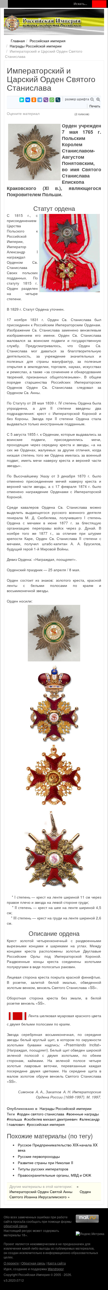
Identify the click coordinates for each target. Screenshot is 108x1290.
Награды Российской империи (36, 45)
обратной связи (15, 1226)
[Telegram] (39, 99)
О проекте (11, 1263)
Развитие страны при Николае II (45, 1162)
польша (15, 1119)
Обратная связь (33, 1263)
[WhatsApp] (52, 99)
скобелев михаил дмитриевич (51, 1119)
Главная (18, 40)
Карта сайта (56, 1263)
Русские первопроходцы (39, 1156)
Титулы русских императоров (43, 1168)
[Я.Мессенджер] (21, 99)
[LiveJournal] (58, 99)
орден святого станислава (41, 1113)
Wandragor (55, 1269)
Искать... (80, 4)
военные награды (83, 1113)
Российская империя (48, 40)
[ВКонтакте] (27, 99)
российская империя (47, 1124)
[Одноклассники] (33, 99)
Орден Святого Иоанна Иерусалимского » (50, 1194)
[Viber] (46, 99)
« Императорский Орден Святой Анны (44, 1189)
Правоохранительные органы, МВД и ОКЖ (54, 1175)
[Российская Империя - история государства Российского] (43, 23)
